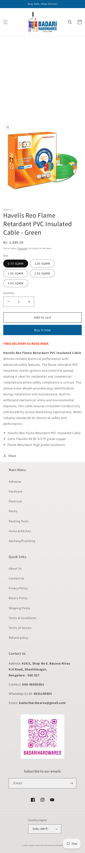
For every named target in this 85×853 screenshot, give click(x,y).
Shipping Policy (19, 608)
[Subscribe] (71, 783)
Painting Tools (19, 521)
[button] (5, 22)
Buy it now (42, 330)
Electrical (15, 501)
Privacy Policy (18, 588)
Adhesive (15, 482)
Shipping (22, 248)
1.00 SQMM (42, 264)
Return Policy (18, 598)
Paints (13, 511)
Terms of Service (20, 628)
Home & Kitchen (20, 531)
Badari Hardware (36, 845)
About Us (15, 568)
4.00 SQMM (16, 283)
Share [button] (12, 456)
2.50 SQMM (42, 273)
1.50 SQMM (15, 273)
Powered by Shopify (54, 845)
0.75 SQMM (16, 264)
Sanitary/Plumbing (22, 541)
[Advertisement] (42, 79)
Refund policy (18, 638)
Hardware (15, 491)
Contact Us (16, 578)
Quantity (8, 293)
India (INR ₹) (40, 829)
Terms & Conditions (22, 618)
